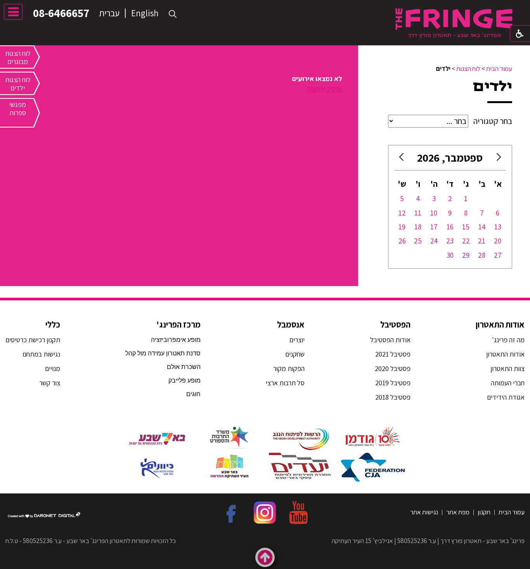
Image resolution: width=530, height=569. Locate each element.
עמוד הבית (499, 68)
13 (497, 226)
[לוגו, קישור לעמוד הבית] (454, 23)
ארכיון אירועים (324, 88)
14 (481, 226)
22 (466, 240)
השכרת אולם (184, 367)
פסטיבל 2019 (392, 382)
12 (402, 212)
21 (481, 240)
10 (433, 212)
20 (497, 240)
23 (450, 240)
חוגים (193, 394)
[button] (172, 14)
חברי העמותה (508, 382)
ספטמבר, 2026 (450, 157)
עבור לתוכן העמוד (265, 7)
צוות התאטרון (507, 368)
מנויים (51, 368)
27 (498, 255)
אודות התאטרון (500, 324)
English (144, 13)
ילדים (492, 86)
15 (465, 226)
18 (417, 226)
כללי (52, 324)
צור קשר (49, 382)
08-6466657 (61, 13)
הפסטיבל (395, 324)
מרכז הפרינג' (178, 324)
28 (481, 255)
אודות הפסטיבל (390, 339)
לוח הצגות (468, 68)
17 (434, 226)
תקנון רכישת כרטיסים (32, 339)
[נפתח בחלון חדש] (373, 437)
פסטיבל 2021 (392, 354)
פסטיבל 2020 (392, 368)
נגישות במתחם (39, 354)
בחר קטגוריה (492, 121)
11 (417, 212)
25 (418, 240)
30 (450, 255)
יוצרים (297, 339)
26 (402, 240)
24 (434, 240)
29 (465, 255)
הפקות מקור (289, 368)
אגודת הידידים (506, 397)
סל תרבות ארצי (285, 382)
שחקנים (295, 354)
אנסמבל (291, 324)
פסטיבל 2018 (392, 397)
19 (401, 226)
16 (450, 226)
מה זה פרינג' (508, 339)
